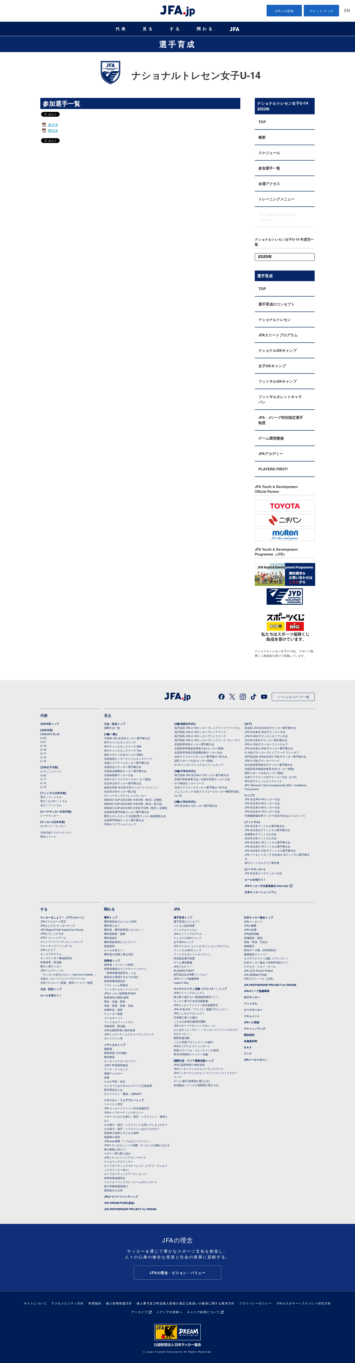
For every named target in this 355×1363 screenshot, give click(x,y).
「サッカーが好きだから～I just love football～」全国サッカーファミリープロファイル (69, 976)
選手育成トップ (183, 917)
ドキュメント (252, 1016)
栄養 (106, 1077)
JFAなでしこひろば (52, 933)
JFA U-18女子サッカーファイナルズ (266, 744)
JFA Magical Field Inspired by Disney (62, 929)
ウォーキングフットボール (56, 946)
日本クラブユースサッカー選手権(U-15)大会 (200, 787)
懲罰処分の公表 (113, 1190)
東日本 (53, 124)
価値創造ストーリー (256, 954)
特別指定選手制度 (184, 958)
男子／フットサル (51, 797)
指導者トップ (112, 960)
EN (347, 11)
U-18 (43, 749)
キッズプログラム (51, 954)
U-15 (43, 761)
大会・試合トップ (114, 724)
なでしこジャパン (51, 771)
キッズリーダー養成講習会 (56, 958)
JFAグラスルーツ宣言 (53, 921)
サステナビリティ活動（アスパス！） (266, 958)
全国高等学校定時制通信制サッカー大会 (198, 752)
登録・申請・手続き (256, 942)
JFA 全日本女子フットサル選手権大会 (267, 830)
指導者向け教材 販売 (116, 997)
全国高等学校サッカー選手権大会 (194, 744)
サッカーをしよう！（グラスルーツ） (62, 917)
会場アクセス (269, 183)
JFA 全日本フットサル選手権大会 (264, 826)
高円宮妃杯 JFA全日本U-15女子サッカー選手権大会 (275, 756)
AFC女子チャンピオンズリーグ (263, 781)
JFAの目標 (250, 929)
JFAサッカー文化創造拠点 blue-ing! (266, 886)
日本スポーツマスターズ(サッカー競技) (127, 779)
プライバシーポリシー (255, 1303)
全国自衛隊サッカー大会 (118, 775)
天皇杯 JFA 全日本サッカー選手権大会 (127, 738)
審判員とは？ (112, 925)
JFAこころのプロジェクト (189, 1013)
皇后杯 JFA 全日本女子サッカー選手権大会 (270, 728)
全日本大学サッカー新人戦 (120, 791)
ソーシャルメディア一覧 (293, 697)
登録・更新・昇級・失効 (118, 1005)
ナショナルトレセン (274, 319)
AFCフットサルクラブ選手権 (262, 863)
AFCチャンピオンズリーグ (120, 742)
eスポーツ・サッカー (53, 826)
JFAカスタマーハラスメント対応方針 (303, 1303)
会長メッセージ (253, 921)
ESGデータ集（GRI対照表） (261, 950)
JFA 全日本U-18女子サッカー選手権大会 (269, 748)
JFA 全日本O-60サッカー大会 (262, 807)
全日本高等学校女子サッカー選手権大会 (268, 764)
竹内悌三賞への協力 (186, 1017)
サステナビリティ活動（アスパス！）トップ (200, 988)
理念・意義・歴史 (114, 1001)
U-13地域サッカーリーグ (189, 783)
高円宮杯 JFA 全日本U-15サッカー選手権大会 (201, 775)
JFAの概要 (250, 925)
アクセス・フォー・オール (260, 966)
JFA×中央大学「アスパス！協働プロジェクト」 (202, 1009)
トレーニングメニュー (276, 199)
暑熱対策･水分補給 (115, 1053)
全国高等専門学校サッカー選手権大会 (126, 812)
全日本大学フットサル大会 (261, 838)
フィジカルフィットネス (118, 1022)
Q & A (247, 1047)
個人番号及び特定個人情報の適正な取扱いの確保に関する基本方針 (185, 1303)
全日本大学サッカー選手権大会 (122, 783)
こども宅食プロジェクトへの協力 (193, 1042)
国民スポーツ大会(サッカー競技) (123, 754)
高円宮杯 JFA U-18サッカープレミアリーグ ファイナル (207, 728)
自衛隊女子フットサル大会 (261, 834)
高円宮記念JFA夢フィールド (190, 974)
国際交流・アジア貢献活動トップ (193, 1060)
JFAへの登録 (284, 11)
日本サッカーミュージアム (261, 892)
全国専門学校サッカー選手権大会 (124, 820)
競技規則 (109, 946)
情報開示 (249, 946)
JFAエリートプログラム (278, 335)
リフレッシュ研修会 (116, 985)
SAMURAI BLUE (50, 734)
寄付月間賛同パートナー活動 (191, 1054)
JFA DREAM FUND (255, 974)
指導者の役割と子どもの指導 (121, 1133)
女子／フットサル (51, 805)
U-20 (43, 775)
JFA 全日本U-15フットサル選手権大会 (267, 846)
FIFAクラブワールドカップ (120, 824)
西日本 (53, 130)
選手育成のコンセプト (276, 304)
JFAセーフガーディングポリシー (123, 1112)
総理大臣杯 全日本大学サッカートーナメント (131, 787)
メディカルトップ (114, 1044)
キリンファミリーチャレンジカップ (61, 941)
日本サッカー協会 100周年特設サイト (266, 962)
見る (148, 29)
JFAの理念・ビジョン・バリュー (177, 1272)
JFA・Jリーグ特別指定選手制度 (280, 420)
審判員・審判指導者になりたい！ (124, 929)
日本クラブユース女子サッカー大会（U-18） (271, 777)
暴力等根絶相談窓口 (116, 1186)
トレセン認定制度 (184, 925)
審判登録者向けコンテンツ (120, 942)
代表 (121, 29)
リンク (248, 1053)
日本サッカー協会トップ (258, 917)
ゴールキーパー (113, 1018)
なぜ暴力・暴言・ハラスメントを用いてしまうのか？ (136, 1124)
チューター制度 (113, 1014)
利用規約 (94, 1303)
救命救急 (109, 1057)
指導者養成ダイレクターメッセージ (125, 968)
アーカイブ (139, 1312)
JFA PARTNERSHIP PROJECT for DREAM (130, 1209)
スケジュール (269, 152)
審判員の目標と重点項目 (118, 954)
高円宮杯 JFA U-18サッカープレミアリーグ (200, 732)
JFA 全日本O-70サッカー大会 (262, 811)
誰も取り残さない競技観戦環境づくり (196, 997)
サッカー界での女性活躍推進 (191, 1001)
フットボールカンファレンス (121, 989)
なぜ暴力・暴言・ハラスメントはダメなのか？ (132, 1129)
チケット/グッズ (322, 11)
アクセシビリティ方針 (67, 1303)
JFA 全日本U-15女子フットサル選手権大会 (270, 850)
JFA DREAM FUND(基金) (119, 1203)
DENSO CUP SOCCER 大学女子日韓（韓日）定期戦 (135, 808)
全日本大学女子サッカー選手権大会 (266, 740)
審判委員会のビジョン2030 (120, 921)
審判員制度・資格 (114, 934)
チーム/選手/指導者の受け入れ (192, 1081)
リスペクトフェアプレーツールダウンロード (130, 1182)
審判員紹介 (110, 938)
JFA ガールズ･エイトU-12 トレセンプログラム (201, 946)
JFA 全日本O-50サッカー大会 (262, 803)
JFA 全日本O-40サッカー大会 (262, 799)
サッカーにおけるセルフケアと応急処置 (128, 1085)
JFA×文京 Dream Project (258, 970)
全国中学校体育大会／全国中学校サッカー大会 (202, 779)
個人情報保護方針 (119, 1303)
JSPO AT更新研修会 (116, 1065)
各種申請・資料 (113, 1009)
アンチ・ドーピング (116, 1069)
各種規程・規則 (253, 938)
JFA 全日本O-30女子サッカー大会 (265, 732)
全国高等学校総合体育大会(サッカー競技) (199, 748)
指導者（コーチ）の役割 (118, 964)
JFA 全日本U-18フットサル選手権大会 (267, 842)
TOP (262, 121)
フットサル (250, 1003)
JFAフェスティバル (52, 970)
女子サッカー (252, 997)
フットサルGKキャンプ (277, 381)
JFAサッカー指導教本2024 (120, 993)
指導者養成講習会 (114, 981)
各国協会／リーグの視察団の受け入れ (196, 1085)
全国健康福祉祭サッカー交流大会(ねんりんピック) (275, 815)
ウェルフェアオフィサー (118, 1161)
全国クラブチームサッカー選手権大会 (126, 763)
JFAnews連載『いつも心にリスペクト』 (128, 1141)
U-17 (43, 753)
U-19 (43, 745)
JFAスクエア (48, 950)
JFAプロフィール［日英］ (259, 978)
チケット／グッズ (254, 1028)
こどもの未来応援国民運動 (190, 1021)
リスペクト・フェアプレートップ (124, 1100)
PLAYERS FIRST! (273, 469)
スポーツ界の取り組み (117, 1153)
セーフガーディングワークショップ (125, 1174)
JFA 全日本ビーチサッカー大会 (263, 873)
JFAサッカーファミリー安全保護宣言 (196, 1005)
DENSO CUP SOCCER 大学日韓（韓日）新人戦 (133, 804)
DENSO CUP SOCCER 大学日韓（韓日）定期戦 (133, 799)
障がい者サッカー (51, 966)
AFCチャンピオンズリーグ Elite (123, 746)
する (175, 29)
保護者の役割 (112, 1137)
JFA (177, 909)
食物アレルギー (113, 1073)
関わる (205, 29)
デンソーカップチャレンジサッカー (125, 795)
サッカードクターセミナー (120, 1061)
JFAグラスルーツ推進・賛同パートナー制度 (66, 982)
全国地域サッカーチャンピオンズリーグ (128, 758)
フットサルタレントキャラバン (280, 399)
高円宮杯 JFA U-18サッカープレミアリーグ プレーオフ (207, 740)
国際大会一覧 (112, 728)
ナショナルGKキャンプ (277, 350)
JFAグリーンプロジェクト (189, 993)
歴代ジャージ (48, 836)
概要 (262, 137)
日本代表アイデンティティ (56, 832)
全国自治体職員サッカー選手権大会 (125, 771)
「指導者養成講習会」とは (120, 973)
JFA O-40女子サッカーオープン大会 (266, 736)
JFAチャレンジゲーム (53, 937)
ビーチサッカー (49, 815)
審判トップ (110, 917)
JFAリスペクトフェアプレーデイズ (125, 1157)
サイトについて (35, 1303)
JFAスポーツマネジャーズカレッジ (194, 1025)
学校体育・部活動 (51, 962)
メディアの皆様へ (169, 1312)
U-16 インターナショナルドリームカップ (198, 764)
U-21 (43, 742)
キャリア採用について (203, 1312)
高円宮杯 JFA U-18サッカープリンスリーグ (200, 736)
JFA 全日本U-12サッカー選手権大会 (195, 805)
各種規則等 (250, 1041)
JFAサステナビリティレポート (192, 1046)
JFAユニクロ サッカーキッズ (57, 925)
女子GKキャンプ (272, 365)
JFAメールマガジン (255, 1059)
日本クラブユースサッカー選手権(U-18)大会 (200, 756)
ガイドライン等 (113, 1038)
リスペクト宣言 (113, 1104)
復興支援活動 (182, 1038)
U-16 (43, 757)
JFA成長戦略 (251, 934)
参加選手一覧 (269, 168)
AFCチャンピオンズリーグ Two (123, 750)
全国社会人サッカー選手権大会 (122, 767)
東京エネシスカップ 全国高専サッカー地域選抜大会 (135, 816)
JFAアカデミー (270, 453)
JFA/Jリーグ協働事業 (186, 978)
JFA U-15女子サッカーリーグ (262, 760)
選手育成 (177, 43)
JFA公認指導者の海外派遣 (119, 1030)
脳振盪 (108, 1049)
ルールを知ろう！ (255, 879)
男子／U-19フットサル (53, 801)
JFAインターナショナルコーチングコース (129, 1034)
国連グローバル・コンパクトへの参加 (196, 1050)
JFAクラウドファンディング (121, 1196)
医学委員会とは (113, 1090)
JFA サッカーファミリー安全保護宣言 (126, 1108)
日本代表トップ (49, 724)
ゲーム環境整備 (271, 438)
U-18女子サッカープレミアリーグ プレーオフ (272, 752)
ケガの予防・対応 (114, 1081)
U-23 (43, 738)
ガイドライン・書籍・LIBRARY (123, 1094)
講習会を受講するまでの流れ (121, 977)
